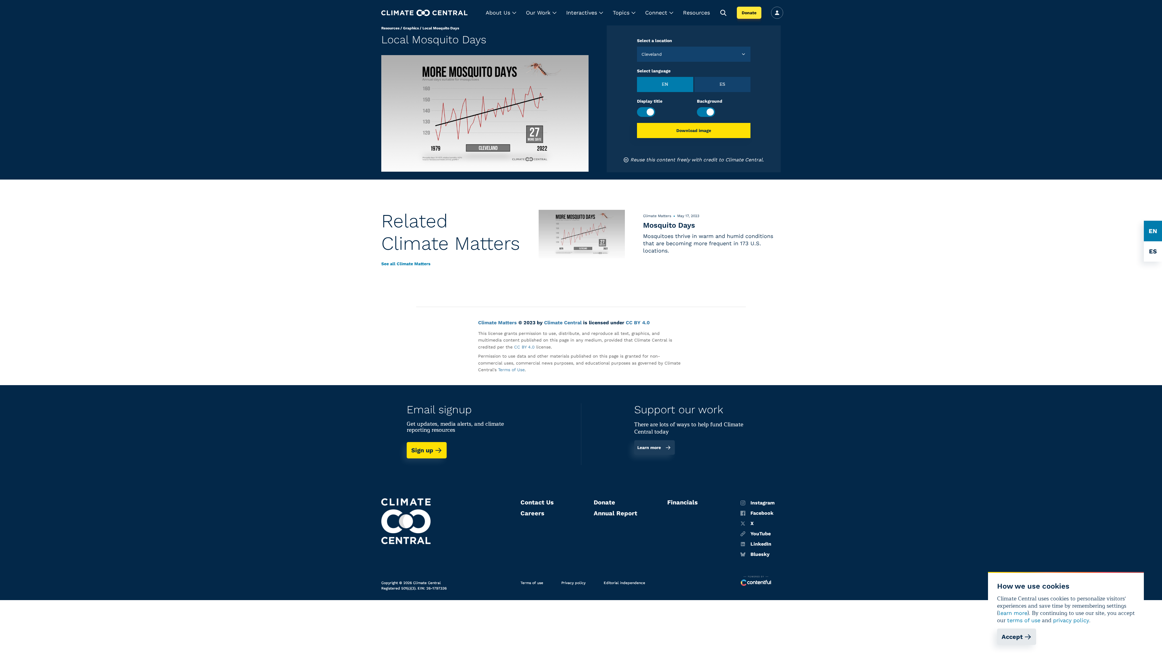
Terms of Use (511, 369)
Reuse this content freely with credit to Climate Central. (697, 160)
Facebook (761, 513)
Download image (693, 130)
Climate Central (563, 322)
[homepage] (424, 12)
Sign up (422, 450)
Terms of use (531, 583)
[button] (501, 13)
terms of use (1023, 620)
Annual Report (615, 513)
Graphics (411, 28)
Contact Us (537, 502)
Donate (749, 12)
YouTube (760, 534)
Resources (696, 12)
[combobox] (642, 54)
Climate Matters (497, 322)
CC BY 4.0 (638, 322)
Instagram (762, 503)
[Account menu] (777, 13)
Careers (532, 513)
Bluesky (760, 554)
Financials (682, 502)
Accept (1012, 636)
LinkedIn (760, 544)
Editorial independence (624, 583)
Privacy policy (573, 583)
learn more (1013, 613)
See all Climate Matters (405, 263)
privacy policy (1071, 620)
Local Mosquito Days (440, 28)
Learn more (649, 447)
